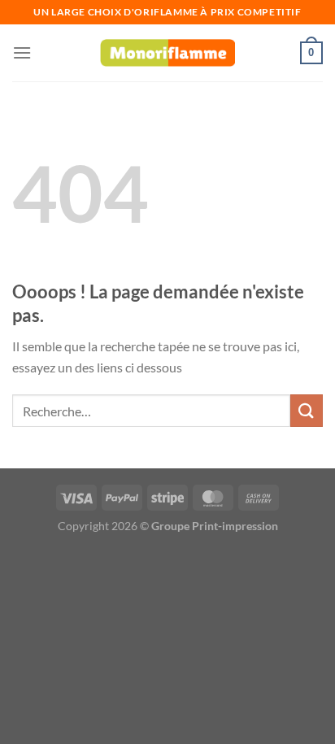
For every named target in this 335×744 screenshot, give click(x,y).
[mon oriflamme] (167, 53)
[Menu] (22, 52)
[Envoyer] (306, 410)
